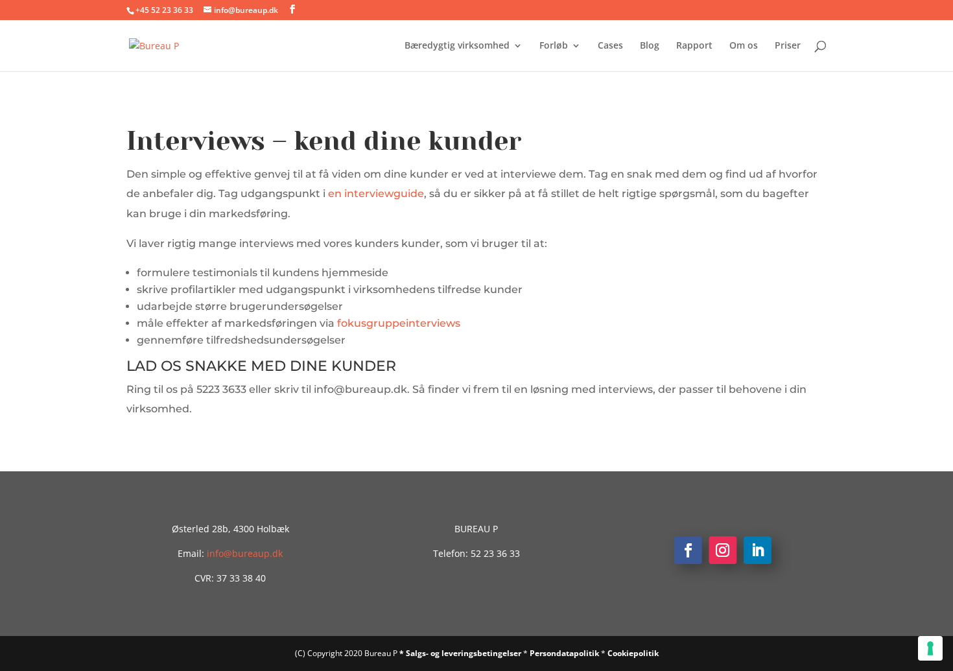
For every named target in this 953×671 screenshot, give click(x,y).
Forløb (553, 46)
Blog (649, 46)
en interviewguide (376, 193)
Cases (610, 46)
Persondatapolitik (565, 653)
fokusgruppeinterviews (398, 323)
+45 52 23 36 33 (164, 10)
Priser (788, 46)
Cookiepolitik (633, 653)
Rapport (694, 46)
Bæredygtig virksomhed (457, 46)
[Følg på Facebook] (688, 551)
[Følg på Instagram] (722, 551)
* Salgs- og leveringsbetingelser (461, 653)
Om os (743, 46)
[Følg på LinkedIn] (757, 551)
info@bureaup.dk (245, 553)
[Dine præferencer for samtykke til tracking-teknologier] (930, 648)
